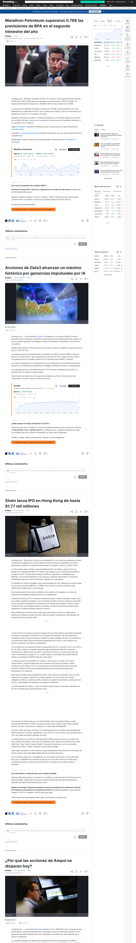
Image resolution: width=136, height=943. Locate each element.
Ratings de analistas (127, 8)
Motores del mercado (102, 186)
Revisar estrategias (49, 388)
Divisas (39, 8)
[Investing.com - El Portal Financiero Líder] (10, 2)
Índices (103, 21)
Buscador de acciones (91, 5)
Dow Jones (97, 45)
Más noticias (107, 178)
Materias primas (109, 21)
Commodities (45, 8)
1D (15, 159)
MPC (48, 99)
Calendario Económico (77, 5)
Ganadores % (107, 191)
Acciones (117, 21)
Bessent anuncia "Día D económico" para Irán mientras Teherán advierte (110, 154)
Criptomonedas (93, 8)
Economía (85, 8)
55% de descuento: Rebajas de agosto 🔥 (93, 2)
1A (27, 159)
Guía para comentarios (11, 249)
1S (18, 159)
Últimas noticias (8, 8)
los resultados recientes (28, 133)
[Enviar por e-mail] (40, 220)
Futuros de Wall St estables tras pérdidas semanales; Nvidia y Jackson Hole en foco (111, 135)
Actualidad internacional (75, 8)
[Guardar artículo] (76, 37)
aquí (38, 120)
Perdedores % (117, 191)
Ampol (39, 929)
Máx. (34, 159)
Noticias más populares (22, 8)
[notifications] (128, 2)
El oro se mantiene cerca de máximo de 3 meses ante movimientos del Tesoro (110, 145)
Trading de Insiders (116, 8)
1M (21, 159)
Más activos (97, 191)
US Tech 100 (97, 51)
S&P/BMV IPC (98, 42)
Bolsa (51, 8)
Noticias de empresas (103, 8)
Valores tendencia (101, 252)
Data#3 (40, 336)
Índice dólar (97, 60)
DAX (95, 54)
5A (30, 159)
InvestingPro (21, 127)
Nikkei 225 (97, 57)
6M (24, 159)
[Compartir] (72, 37)
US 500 (96, 48)
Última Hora (32, 8)
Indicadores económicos (61, 8)
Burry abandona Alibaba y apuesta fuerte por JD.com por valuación (109, 162)
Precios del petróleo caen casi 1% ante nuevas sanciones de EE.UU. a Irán (111, 171)
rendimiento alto (17, 129)
